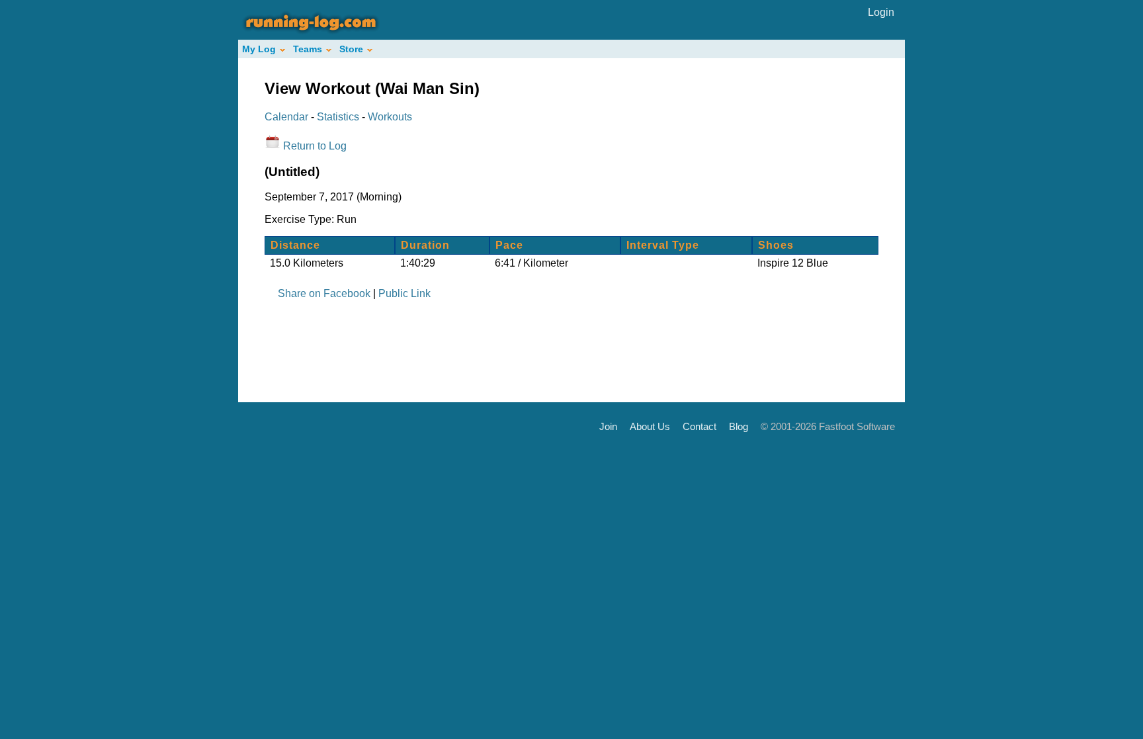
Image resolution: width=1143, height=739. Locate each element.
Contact (699, 425)
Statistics (338, 116)
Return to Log (315, 146)
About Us (650, 425)
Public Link (404, 293)
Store (351, 49)
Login (881, 12)
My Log (259, 49)
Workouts (390, 116)
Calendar (286, 116)
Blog (738, 425)
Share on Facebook (324, 293)
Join (608, 425)
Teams (307, 49)
